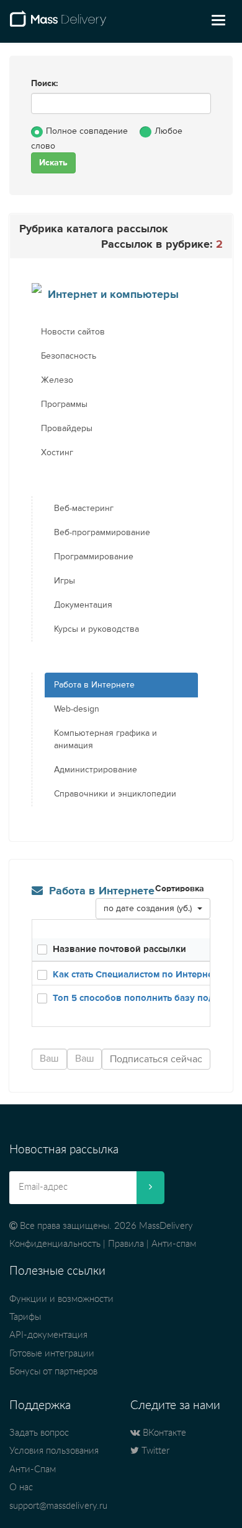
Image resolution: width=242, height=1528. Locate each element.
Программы (64, 404)
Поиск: (44, 83)
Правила (126, 1244)
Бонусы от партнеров (53, 1371)
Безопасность (68, 356)
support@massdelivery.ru (58, 1506)
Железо (57, 380)
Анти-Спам (32, 1469)
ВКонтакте (163, 1433)
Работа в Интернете (94, 685)
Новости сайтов (73, 332)
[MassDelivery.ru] (58, 23)
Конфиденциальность (55, 1244)
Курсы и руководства (96, 629)
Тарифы (25, 1317)
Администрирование (95, 770)
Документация (83, 605)
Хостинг (57, 452)
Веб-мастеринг (84, 508)
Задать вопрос (39, 1433)
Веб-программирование (102, 532)
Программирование (93, 556)
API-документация (48, 1335)
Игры (64, 581)
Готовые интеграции (51, 1353)
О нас (21, 1487)
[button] (153, 908)
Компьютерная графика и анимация (105, 739)
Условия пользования (54, 1451)
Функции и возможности (61, 1299)
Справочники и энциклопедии (115, 794)
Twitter (154, 1451)
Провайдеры (66, 428)
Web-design (76, 709)
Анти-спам (173, 1244)
